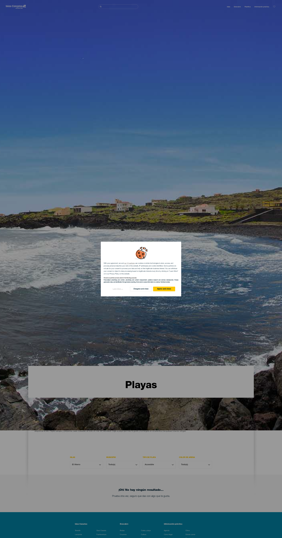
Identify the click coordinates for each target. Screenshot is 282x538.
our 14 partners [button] (129, 263)
